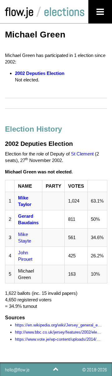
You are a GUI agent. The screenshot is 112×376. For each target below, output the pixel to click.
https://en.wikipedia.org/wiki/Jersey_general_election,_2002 (58, 325)
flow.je (19, 11)
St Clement (82, 153)
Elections (64, 11)
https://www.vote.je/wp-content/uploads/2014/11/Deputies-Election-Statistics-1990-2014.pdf (58, 339)
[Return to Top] (55, 369)
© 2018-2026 (94, 370)
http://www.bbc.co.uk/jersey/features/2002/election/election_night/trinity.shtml (58, 332)
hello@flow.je (17, 370)
